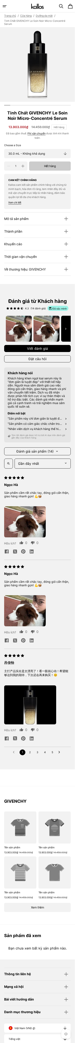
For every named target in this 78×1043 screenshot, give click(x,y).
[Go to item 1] (19, 329)
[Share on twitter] (14, 551)
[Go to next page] (60, 752)
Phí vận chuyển (36, 133)
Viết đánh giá (37, 348)
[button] (4, 6)
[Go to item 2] (46, 329)
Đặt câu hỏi (37, 359)
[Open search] (8, 464)
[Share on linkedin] (31, 551)
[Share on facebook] (6, 552)
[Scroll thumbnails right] (65, 328)
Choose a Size (12, 145)
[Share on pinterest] (23, 552)
